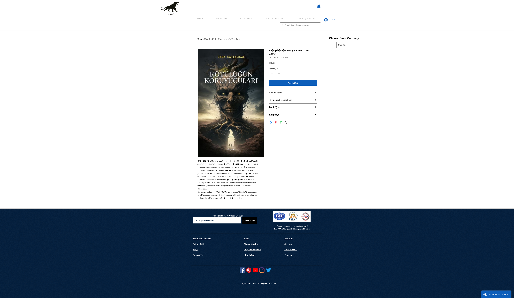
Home (200, 39)
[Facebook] (242, 270)
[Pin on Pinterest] (275, 122)
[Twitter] (268, 270)
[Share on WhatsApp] (281, 122)
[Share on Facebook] (270, 122)
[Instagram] (261, 270)
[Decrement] (271, 73)
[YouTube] (255, 270)
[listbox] (345, 45)
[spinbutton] (275, 73)
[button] (319, 6)
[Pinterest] (248, 270)
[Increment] (279, 73)
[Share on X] (286, 122)
